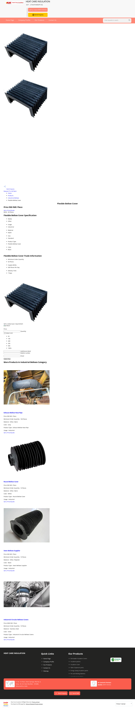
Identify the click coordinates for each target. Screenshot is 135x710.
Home (10, 193)
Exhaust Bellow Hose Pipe (13, 413)
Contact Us (52, 20)
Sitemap (45, 671)
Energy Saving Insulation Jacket (79, 670)
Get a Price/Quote (9, 210)
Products (10, 195)
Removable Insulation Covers (79, 658)
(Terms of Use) (36, 702)
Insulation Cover (75, 664)
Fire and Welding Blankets (78, 673)
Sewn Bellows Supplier (12, 551)
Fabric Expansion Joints (77, 667)
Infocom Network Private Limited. (34, 704)
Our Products (39, 20)
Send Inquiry (38, 15)
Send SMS (75, 693)
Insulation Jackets (76, 661)
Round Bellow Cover (11, 482)
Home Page (10, 20)
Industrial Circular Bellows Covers (16, 620)
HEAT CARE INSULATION (38, 3)
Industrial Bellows (13, 198)
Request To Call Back (10, 191)
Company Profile (24, 20)
